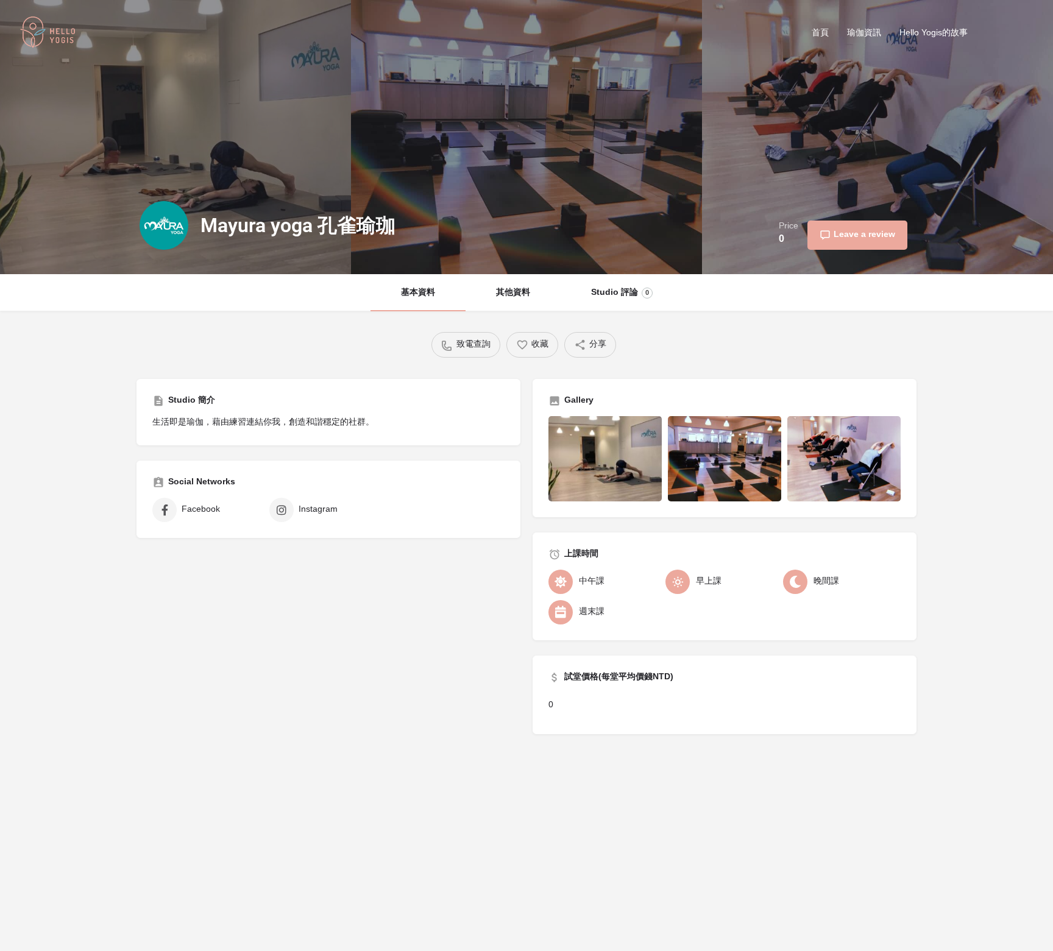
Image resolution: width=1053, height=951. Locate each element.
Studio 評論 (620, 292)
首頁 (820, 33)
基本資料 (418, 292)
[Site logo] (49, 34)
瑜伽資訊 (864, 33)
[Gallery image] (605, 458)
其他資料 (513, 292)
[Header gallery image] (175, 137)
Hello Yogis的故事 (933, 33)
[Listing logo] (164, 225)
